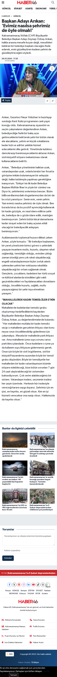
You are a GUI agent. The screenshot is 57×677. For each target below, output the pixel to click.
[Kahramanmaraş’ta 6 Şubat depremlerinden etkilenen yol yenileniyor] (42, 496)
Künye (8, 591)
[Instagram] (24, 585)
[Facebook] (9, 585)
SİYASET (18, 8)
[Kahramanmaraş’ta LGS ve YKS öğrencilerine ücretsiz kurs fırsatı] (14, 496)
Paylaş (8, 100)
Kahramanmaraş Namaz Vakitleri (13, 628)
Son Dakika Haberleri (13, 642)
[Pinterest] (19, 585)
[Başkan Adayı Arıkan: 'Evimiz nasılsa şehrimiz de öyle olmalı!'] (28, 80)
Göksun (22, 594)
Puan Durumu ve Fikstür (15, 636)
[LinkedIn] (28, 585)
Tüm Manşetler (39, 636)
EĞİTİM (31, 591)
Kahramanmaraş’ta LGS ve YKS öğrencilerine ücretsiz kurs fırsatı (14, 507)
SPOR (37, 594)
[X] (14, 585)
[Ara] (52, 2)
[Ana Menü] (3, 2)
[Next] (47, 585)
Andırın (45, 594)
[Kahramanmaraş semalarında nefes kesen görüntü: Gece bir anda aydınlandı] (14, 440)
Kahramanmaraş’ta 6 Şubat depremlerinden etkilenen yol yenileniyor (41, 507)
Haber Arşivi (38, 642)
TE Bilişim (35, 662)
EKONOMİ (41, 8)
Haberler (6, 16)
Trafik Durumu (39, 627)
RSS (11, 654)
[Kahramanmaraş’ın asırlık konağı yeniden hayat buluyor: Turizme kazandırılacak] (42, 468)
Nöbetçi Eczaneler (13, 620)
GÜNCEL (6, 8)
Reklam (47, 591)
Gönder (8, 558)
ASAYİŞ (28, 8)
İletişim (24, 591)
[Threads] (43, 585)
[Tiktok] (38, 585)
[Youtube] (33, 585)
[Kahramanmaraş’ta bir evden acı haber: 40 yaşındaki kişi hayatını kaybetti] (14, 468)
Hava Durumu (39, 620)
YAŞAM (30, 594)
